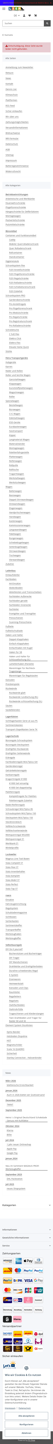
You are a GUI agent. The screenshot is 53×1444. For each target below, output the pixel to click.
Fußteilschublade (14, 630)
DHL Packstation (15, 1178)
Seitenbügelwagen (18, 546)
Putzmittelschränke (15, 224)
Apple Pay (11, 1148)
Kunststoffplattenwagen (21, 388)
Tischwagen (15, 555)
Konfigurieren (26, 1424)
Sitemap (10, 154)
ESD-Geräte (14, 422)
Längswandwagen (18, 529)
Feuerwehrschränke (15, 203)
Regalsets (14, 1000)
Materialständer (17, 443)
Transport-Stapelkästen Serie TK (21, 729)
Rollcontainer (15, 252)
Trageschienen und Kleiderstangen (26, 1013)
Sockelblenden (13, 709)
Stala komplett (13, 875)
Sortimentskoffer (14, 925)
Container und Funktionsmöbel (21, 235)
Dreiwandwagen (17, 503)
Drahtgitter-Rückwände (17, 749)
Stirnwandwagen (17, 551)
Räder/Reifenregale (15, 804)
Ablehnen (26, 1433)
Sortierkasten (12, 921)
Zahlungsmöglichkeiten (17, 122)
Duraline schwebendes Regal (23, 970)
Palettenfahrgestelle (19, 452)
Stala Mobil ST (13, 880)
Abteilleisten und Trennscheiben (25, 592)
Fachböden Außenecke (20, 596)
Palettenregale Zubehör (20, 800)
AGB (8, 149)
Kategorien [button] (9, 1205)
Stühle (9, 351)
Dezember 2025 (13, 1100)
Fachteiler (14, 609)
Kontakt (9, 83)
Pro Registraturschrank (20, 321)
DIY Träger (14, 957)
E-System (13, 975)
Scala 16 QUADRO (15, 1049)
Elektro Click (15, 338)
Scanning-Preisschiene (20, 622)
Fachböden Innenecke (20, 605)
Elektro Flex (14, 342)
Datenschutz (25, 1408)
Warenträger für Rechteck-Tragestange (22, 670)
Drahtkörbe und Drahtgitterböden (26, 966)
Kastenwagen (15, 521)
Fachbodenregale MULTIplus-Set (22, 761)
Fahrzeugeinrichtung (16, 903)
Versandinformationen (17, 127)
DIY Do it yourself (14, 949)
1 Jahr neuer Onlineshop (19, 1144)
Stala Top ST (12, 888)
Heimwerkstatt (16, 983)
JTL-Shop (31, 1440)
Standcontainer (16, 256)
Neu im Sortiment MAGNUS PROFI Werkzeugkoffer (22, 1167)
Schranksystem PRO (15, 295)
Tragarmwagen (16, 473)
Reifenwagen (15, 461)
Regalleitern (15, 996)
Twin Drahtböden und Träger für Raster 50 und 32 (25, 1019)
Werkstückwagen (17, 482)
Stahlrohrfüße (16, 1009)
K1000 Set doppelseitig (20, 787)
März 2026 (11, 1080)
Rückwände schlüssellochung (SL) (25, 701)
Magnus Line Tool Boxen (18, 858)
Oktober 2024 (12, 1126)
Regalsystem (12, 908)
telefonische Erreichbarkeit (20, 1085)
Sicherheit (12, 1053)
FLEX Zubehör (16, 291)
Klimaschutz (12, 94)
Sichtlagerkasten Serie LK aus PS (22, 720)
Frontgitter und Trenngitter (22, 613)
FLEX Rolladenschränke (20, 282)
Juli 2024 (10, 1140)
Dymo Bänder (13, 1031)
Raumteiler (14, 992)
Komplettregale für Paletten (23, 796)
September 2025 (14, 1110)
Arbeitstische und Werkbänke (20, 198)
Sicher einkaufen (14, 111)
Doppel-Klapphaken (19, 639)
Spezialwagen (12, 400)
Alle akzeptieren (26, 1416)
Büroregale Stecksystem (17, 744)
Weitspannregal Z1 (15, 839)
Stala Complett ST (14, 862)
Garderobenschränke (19, 299)
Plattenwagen (16, 456)
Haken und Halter (14, 635)
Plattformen (11, 100)
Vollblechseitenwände (16, 830)
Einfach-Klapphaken (19, 643)
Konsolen (10, 679)
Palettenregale (13, 791)
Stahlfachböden (17, 1005)
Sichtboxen (11, 916)
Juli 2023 (10, 1184)
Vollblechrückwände (15, 826)
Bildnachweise (13, 133)
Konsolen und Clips (18, 987)
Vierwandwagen (17, 559)
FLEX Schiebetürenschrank (22, 286)
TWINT (10, 1104)
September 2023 (14, 1174)
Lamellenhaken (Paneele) (21, 663)
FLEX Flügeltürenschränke (21, 274)
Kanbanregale (12, 774)
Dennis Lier (11, 89)
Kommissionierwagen (19, 525)
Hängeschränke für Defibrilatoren (22, 211)
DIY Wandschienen (18, 962)
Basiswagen (15, 495)
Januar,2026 (11, 1090)
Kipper (12, 435)
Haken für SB (15, 652)
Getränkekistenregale (16, 770)
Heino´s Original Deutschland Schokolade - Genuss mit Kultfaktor (26, 1119)
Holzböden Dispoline (17, 1036)
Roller (12, 396)
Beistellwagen (16, 405)
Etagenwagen (15, 508)
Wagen (9, 486)
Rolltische (14, 469)
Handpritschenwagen (19, 512)
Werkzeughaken (13, 934)
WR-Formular (12, 138)
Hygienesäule (12, 261)
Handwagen (15, 516)
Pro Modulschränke (18, 312)
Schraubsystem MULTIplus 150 (21, 813)
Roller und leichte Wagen (18, 375)
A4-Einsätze (15, 583)
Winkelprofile (12, 847)
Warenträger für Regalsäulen (23, 675)
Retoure (9, 72)
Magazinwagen (16, 392)
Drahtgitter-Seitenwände (18, 753)
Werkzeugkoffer (13, 938)
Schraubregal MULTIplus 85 (19, 809)
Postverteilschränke (15, 220)
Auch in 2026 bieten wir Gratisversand (26, 1094)
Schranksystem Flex (15, 265)
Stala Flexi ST (12, 867)
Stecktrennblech (14, 821)
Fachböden (11, 579)
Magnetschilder (14, 1044)
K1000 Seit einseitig (18, 783)
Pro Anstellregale (17, 304)
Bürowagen (14, 409)
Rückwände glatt (17, 692)
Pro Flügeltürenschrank (20, 308)
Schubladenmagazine (16, 912)
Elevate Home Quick (19, 347)
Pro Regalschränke (18, 317)
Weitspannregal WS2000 (18, 834)
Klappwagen (15, 383)
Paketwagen (15, 533)
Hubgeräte (11, 362)
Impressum (10, 1408)
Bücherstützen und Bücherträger (25, 953)
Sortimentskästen (14, 725)
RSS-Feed (10, 105)
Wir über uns (12, 116)
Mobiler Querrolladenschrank (23, 244)
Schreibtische (12, 329)
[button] (24, 15)
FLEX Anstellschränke (19, 269)
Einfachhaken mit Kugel (21, 647)
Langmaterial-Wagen (19, 439)
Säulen (9, 705)
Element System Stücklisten (19, 1025)
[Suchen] (47, 23)
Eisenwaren (15, 979)
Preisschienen (16, 617)
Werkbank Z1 (12, 843)
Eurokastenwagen (18, 426)
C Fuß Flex (14, 334)
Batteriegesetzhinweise (17, 165)
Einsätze (10, 899)
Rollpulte (13, 465)
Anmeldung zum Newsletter (19, 67)
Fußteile (10, 626)
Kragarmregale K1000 (16, 779)
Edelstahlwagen (17, 418)
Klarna (10, 1130)
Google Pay (12, 1153)
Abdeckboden (16, 587)
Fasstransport (16, 430)
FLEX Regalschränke (19, 278)
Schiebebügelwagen (19, 542)
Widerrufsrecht (13, 171)
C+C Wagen (14, 413)
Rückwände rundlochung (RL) (23, 697)
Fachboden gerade (18, 600)
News (8, 78)
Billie (9, 1134)
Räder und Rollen (14, 370)
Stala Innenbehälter (15, 871)
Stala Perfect (12, 884)
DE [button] (15, 15)
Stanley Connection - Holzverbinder (24, 1057)
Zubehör (10, 564)
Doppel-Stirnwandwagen (21, 499)
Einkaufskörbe (13, 574)
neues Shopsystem (16, 1188)
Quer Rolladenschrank (20, 248)
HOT (9, 1040)
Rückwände (11, 688)
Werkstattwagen (17, 478)
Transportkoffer (13, 929)
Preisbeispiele (12, 684)
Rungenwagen (16, 538)
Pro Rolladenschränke (20, 325)
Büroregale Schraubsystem (19, 740)
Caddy (12, 239)
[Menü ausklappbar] (3, 7)
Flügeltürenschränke (16, 207)
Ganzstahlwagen (17, 379)
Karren (9, 366)
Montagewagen (13, 215)
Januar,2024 (11, 1158)
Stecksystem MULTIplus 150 (19, 817)
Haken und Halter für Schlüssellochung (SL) (19, 658)
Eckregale (10, 757)
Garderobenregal (14, 766)
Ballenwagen (15, 491)
